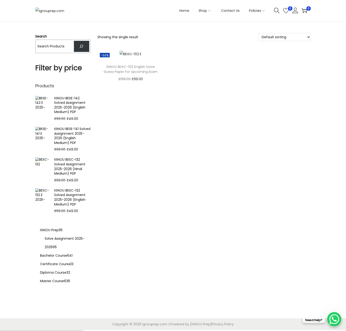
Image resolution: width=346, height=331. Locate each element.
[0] (286, 10)
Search (41, 36)
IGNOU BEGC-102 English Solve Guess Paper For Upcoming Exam (131, 69)
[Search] (81, 46)
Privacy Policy (223, 324)
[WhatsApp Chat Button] (334, 319)
